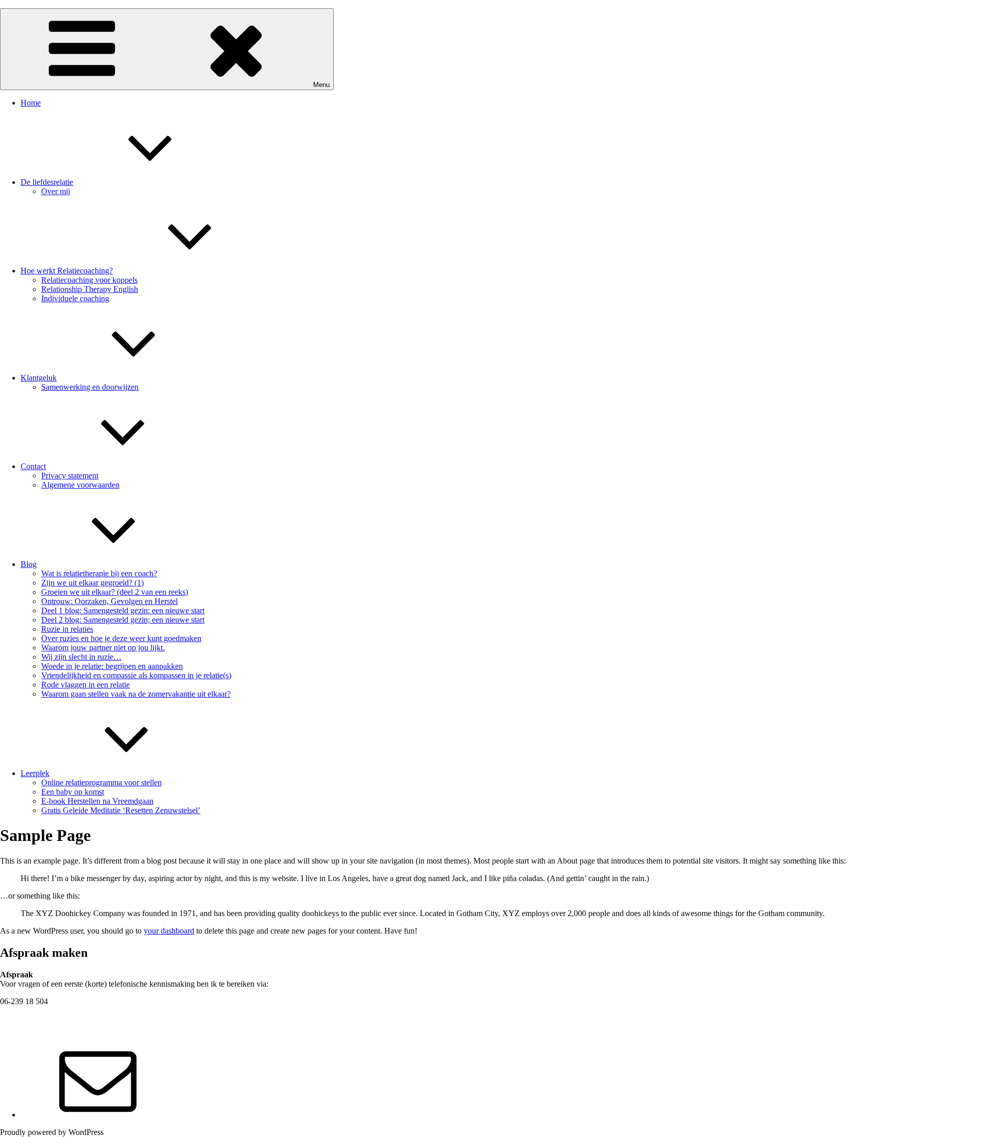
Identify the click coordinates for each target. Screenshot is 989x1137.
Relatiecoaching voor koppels (89, 279)
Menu (321, 85)
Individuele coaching (75, 298)
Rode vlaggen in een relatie (85, 684)
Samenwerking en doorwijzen (90, 387)
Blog (29, 564)
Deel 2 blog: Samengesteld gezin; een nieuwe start (122, 619)
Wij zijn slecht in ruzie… (81, 656)
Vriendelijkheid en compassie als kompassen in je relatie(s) (136, 675)
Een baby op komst (72, 791)
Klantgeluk (39, 377)
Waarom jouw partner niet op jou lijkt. (103, 647)
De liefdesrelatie (47, 182)
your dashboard (169, 930)
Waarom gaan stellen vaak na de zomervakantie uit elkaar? (136, 694)
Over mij (55, 191)
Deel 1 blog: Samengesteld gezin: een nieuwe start (122, 610)
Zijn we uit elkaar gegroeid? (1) (92, 582)
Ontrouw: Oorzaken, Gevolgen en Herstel (109, 601)
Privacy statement (69, 475)
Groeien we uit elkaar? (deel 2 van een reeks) (114, 592)
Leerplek (35, 773)
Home (31, 102)
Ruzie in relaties (67, 629)
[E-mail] (98, 1114)
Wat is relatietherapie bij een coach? (99, 573)
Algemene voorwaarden (80, 484)
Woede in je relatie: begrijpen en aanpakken (112, 666)
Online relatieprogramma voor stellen (101, 782)
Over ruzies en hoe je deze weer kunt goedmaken (121, 638)
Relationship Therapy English (89, 289)
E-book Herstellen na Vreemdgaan (97, 801)
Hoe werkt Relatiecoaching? (67, 270)
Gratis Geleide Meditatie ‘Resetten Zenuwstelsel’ (120, 810)
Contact (33, 466)
